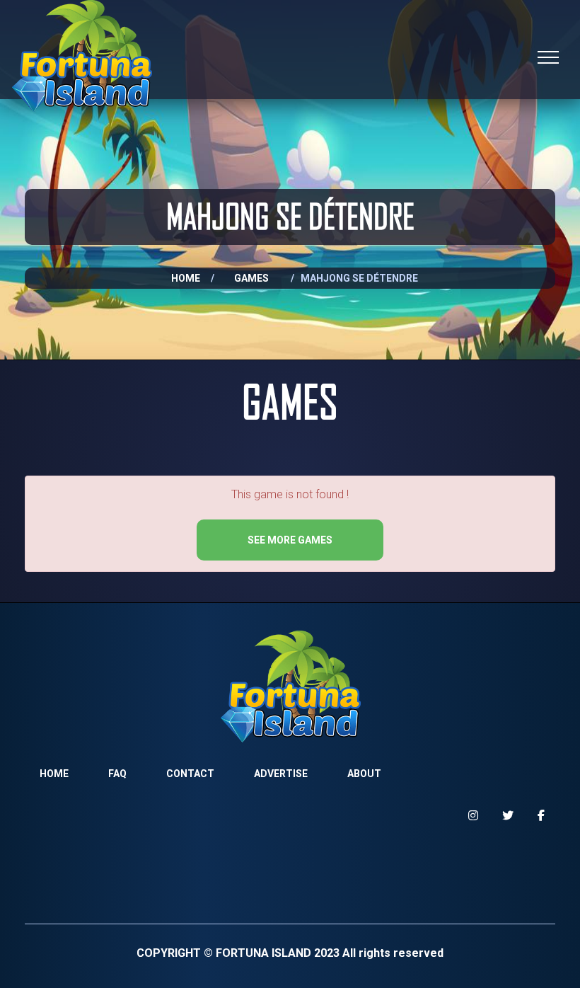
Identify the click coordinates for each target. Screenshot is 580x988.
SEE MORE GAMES (290, 540)
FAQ (117, 773)
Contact (190, 773)
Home (185, 278)
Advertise (281, 773)
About (364, 773)
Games (251, 278)
